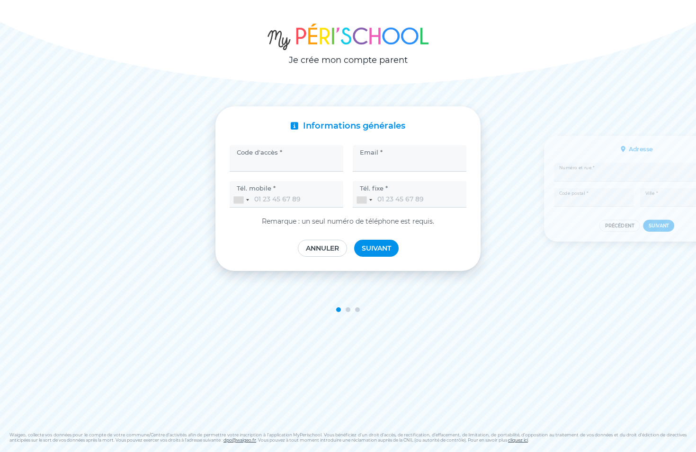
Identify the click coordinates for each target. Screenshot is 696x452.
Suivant (376, 248)
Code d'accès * (259, 152)
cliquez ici (518, 440)
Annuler (322, 248)
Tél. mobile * (256, 188)
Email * (371, 152)
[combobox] (241, 199)
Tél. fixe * (374, 188)
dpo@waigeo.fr (239, 440)
